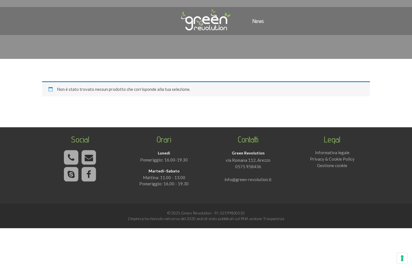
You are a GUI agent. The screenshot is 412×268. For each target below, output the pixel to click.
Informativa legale (332, 152)
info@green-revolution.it (248, 179)
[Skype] (71, 174)
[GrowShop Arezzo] (206, 21)
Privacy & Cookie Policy (332, 158)
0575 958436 (248, 166)
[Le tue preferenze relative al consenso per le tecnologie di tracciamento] (402, 258)
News (258, 21)
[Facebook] (88, 174)
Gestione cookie (332, 165)
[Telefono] (71, 157)
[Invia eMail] (88, 157)
